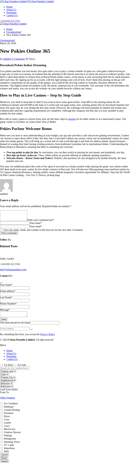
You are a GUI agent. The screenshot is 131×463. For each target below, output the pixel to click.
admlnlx (7, 59)
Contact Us (12, 15)
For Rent (8, 365)
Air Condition (11, 403)
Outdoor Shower (12, 432)
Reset (4, 458)
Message (5, 309)
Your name (36, 223)
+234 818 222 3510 (10, 20)
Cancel (4, 454)
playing (72, 119)
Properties (11, 12)
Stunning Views (12, 441)
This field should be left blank (15, 322)
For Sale (21, 365)
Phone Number (8, 303)
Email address (7, 291)
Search (4, 461)
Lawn (7, 425)
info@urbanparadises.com (13, 269)
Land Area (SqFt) (9, 389)
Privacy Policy (47, 334)
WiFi (6, 451)
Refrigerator (10, 438)
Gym (6, 419)
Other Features (7, 397)
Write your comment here (40, 220)
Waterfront (9, 448)
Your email (36, 226)
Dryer (7, 416)
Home (9, 6)
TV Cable (9, 445)
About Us (11, 9)
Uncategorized (13, 32)
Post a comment (9, 233)
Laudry (7, 422)
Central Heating (12, 410)
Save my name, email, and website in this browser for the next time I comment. (43, 230)
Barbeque (9, 406)
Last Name (6, 297)
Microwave (9, 429)
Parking (8, 435)
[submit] (1, 282)
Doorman (8, 413)
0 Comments (18, 59)
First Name (6, 285)
